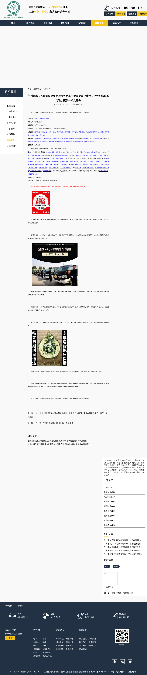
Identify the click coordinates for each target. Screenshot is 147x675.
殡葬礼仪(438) (109, 506)
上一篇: (31, 413)
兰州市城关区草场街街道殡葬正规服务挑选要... (123, 544)
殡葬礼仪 (12, 123)
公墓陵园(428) (109, 525)
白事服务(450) (109, 511)
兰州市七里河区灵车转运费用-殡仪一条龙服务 (54, 423)
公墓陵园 (12, 146)
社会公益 (12, 117)
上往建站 (19, 606)
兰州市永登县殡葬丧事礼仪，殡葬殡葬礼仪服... (123, 554)
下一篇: (31, 423)
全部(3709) (108, 487)
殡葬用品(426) (109, 516)
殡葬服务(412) (109, 520)
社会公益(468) (109, 502)
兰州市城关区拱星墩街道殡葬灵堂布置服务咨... (123, 551)
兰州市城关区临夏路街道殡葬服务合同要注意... (123, 547)
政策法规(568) (109, 492)
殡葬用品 (12, 134)
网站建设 (120, 672)
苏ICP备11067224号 (105, 672)
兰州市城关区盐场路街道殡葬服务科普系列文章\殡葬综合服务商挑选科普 (57, 441)
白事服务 (12, 128)
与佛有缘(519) (109, 497)
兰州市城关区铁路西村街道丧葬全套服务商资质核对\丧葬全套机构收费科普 (58, 444)
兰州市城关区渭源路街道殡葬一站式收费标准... (123, 540)
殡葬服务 (12, 140)
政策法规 (12, 105)
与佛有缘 (12, 111)
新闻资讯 (37, 89)
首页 (29, 89)
